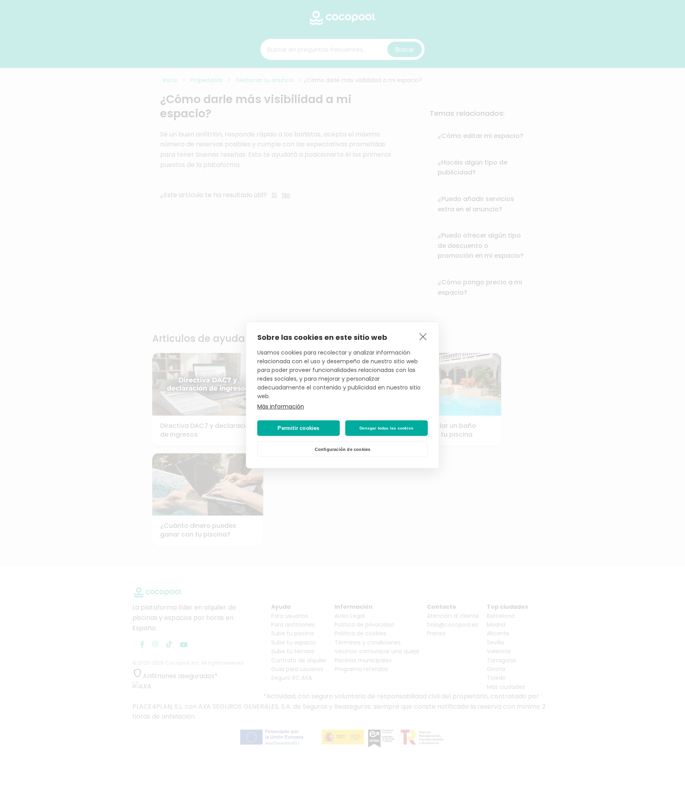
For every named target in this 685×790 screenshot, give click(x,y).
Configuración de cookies (343, 449)
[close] (423, 336)
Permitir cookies (298, 428)
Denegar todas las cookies (386, 428)
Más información (280, 406)
